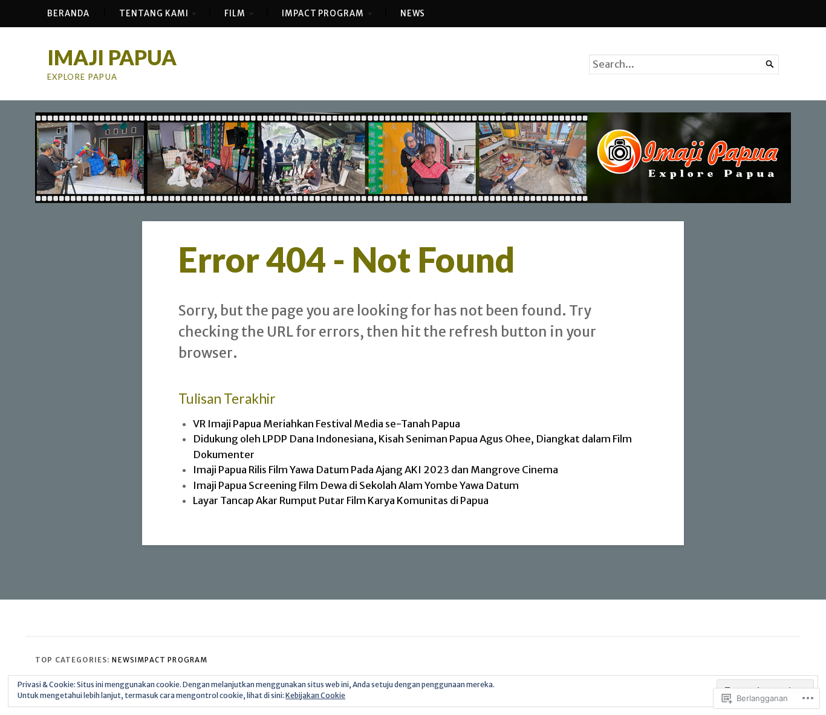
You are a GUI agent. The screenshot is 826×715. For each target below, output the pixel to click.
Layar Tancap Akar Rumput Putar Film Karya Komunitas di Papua (341, 500)
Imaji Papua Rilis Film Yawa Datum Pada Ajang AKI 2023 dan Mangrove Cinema (375, 470)
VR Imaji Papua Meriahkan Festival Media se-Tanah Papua (326, 424)
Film (235, 13)
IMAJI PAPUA (112, 57)
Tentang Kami (153, 13)
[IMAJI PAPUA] (413, 157)
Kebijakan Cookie (315, 695)
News (413, 13)
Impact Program (323, 13)
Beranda (68, 13)
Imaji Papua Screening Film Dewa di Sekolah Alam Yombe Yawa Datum (356, 485)
